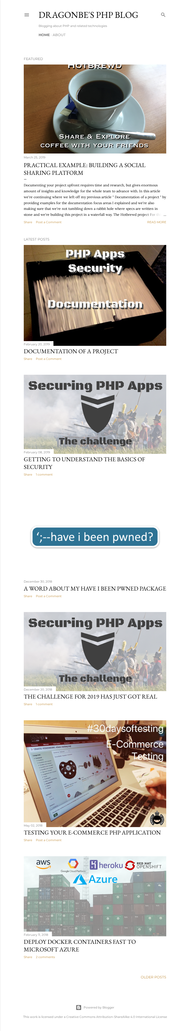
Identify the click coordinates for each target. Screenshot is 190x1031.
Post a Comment (49, 222)
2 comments (45, 957)
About (59, 35)
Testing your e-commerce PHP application (92, 832)
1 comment (44, 474)
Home (44, 35)
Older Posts (153, 977)
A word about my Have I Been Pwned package (95, 588)
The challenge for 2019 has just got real (90, 696)
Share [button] (28, 222)
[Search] (163, 14)
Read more (156, 222)
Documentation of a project (71, 351)
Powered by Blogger (99, 1007)
